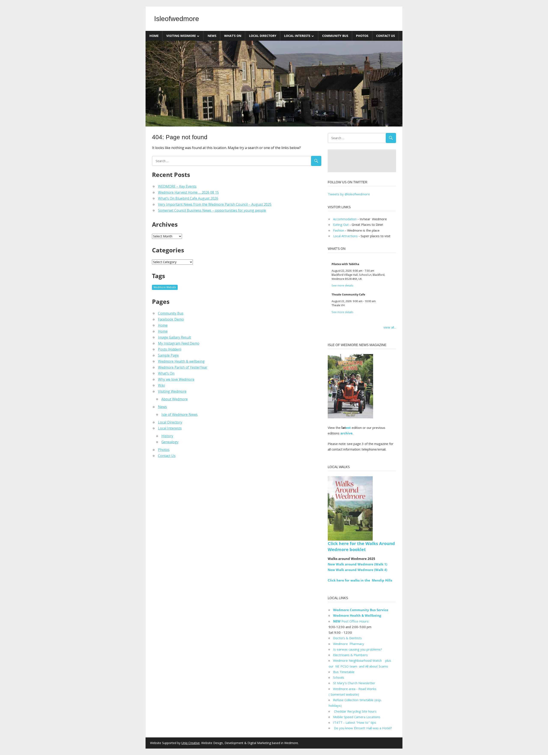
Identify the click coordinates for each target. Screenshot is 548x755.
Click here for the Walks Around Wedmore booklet (361, 546)
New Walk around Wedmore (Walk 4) (357, 570)
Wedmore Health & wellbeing (181, 361)
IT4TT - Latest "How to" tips (354, 722)
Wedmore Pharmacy (348, 644)
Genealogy (170, 442)
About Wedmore (174, 399)
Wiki (161, 385)
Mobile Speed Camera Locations (356, 717)
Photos (362, 36)
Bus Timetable (343, 672)
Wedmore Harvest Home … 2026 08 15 (188, 192)
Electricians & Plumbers (350, 655)
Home (154, 36)
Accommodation (345, 219)
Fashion (338, 230)
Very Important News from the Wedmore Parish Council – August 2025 (214, 204)
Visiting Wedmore (181, 36)
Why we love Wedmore (176, 379)
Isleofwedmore (176, 19)
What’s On (232, 36)
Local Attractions (345, 236)
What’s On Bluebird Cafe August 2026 (188, 198)
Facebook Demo (171, 319)
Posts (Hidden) (169, 349)
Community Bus (335, 36)
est (348, 427)
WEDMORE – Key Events (177, 186)
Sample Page (168, 355)
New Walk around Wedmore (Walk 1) (357, 564)
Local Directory (262, 36)
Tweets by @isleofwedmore (349, 194)
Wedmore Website (164, 287)
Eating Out (341, 224)
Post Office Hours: (351, 621)
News (212, 36)
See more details (342, 285)
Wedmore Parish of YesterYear (182, 367)
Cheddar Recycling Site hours (357, 711)
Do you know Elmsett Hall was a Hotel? (362, 728)
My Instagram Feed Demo (178, 343)
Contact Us (385, 36)
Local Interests (297, 36)
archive (346, 433)
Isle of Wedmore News (179, 414)
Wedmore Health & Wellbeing (357, 615)
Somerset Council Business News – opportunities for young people (212, 210)
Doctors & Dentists (347, 638)
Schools (338, 677)
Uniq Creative (190, 743)
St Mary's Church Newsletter (354, 683)
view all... (389, 327)
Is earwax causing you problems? (357, 649)
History (167, 436)
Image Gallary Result (174, 337)
